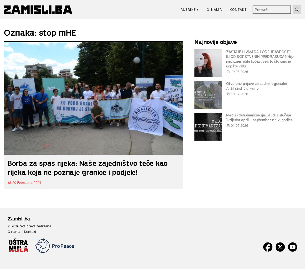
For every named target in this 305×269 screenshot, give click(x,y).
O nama (214, 9)
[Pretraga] (297, 9)
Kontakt (238, 9)
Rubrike (190, 9)
